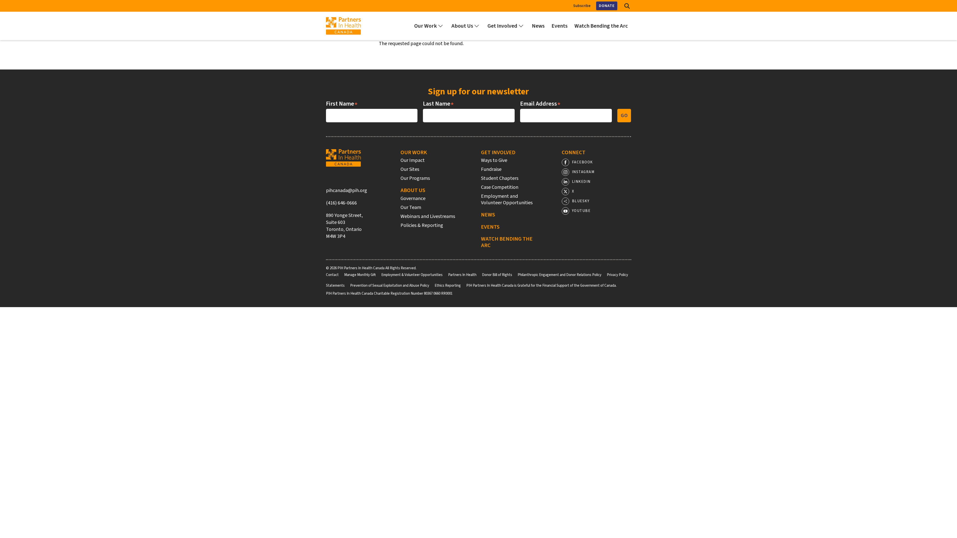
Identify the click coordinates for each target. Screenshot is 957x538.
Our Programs (415, 178)
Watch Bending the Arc (507, 242)
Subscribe (582, 5)
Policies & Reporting (421, 225)
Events (490, 227)
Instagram (583, 172)
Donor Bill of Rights (497, 274)
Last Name (438, 104)
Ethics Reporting (448, 285)
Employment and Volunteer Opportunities (507, 199)
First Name (342, 104)
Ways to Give (494, 160)
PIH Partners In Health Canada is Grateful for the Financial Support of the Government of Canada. (541, 285)
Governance (412, 198)
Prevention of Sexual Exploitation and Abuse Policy (389, 285)
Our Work (413, 152)
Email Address (540, 104)
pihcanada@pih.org (346, 190)
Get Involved (498, 152)
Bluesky (581, 201)
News (488, 214)
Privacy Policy (617, 274)
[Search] (627, 5)
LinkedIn (581, 181)
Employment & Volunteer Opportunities (412, 274)
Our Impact (412, 160)
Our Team (410, 207)
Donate (606, 5)
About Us (412, 190)
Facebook (582, 162)
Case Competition (499, 187)
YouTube (581, 210)
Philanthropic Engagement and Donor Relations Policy (559, 274)
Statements (335, 285)
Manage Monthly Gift (360, 274)
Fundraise (491, 169)
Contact (332, 274)
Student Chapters (499, 178)
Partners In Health (462, 274)
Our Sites (409, 169)
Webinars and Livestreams (427, 216)
